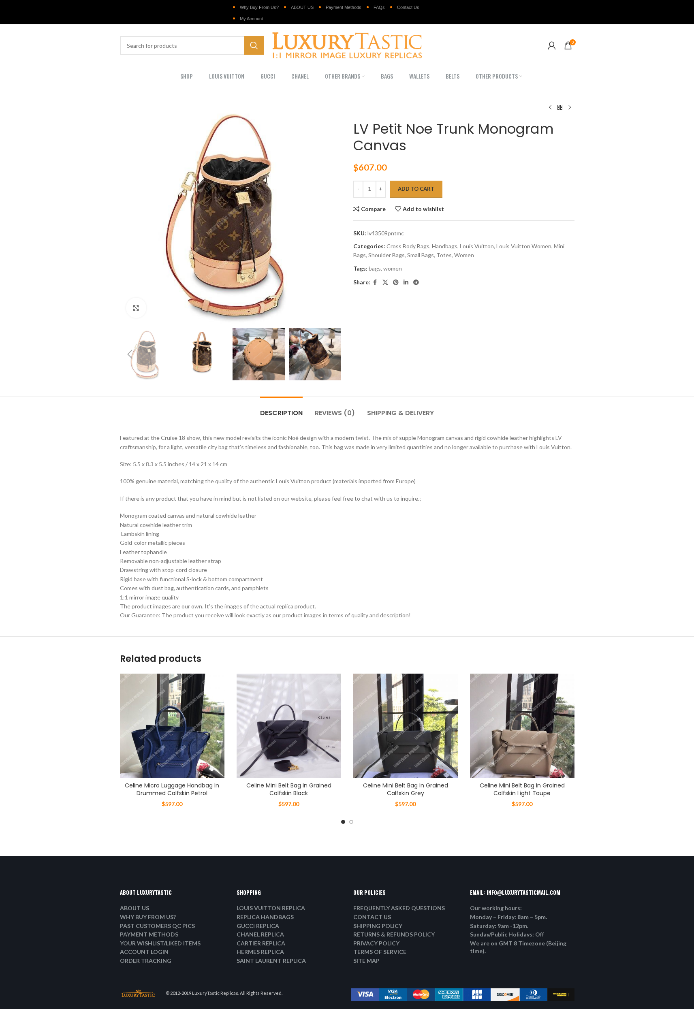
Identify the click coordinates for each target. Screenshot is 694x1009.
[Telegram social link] (416, 282)
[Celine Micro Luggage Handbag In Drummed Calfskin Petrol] (172, 726)
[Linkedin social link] (406, 282)
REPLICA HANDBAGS (265, 916)
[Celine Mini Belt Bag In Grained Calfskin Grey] (405, 726)
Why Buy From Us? (259, 7)
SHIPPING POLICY (377, 925)
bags (375, 268)
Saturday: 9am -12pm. (499, 925)
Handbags (444, 246)
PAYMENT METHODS (149, 934)
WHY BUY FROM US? (148, 916)
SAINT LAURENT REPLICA (271, 960)
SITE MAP (366, 960)
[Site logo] (347, 44)
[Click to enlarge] (136, 308)
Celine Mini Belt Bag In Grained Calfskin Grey (405, 789)
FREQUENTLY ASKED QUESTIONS (399, 907)
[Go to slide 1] (343, 822)
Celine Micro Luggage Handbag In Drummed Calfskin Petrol (172, 789)
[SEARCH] (254, 45)
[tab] (281, 409)
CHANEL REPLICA (260, 934)
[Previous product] (550, 108)
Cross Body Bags (408, 246)
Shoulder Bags (386, 255)
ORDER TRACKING (145, 960)
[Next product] (569, 108)
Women (464, 255)
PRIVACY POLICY (376, 943)
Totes (444, 255)
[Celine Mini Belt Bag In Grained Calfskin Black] (289, 726)
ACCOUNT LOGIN (144, 951)
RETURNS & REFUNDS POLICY (394, 934)
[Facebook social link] (375, 282)
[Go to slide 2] (351, 822)
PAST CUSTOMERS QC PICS (157, 925)
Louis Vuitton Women (523, 246)
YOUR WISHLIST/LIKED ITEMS (160, 943)
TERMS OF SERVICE (379, 951)
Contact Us (408, 7)
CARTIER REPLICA (261, 943)
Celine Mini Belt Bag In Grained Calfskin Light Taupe (522, 789)
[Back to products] (560, 108)
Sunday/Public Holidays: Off (507, 934)
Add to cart (416, 189)
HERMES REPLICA (260, 951)
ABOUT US (302, 7)
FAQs (379, 7)
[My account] (552, 45)
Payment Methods (343, 7)
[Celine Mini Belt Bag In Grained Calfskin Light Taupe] (522, 726)
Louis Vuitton (477, 246)
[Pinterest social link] (396, 282)
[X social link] (385, 282)
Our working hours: (496, 907)
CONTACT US (372, 916)
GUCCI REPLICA (258, 925)
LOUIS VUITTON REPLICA (271, 907)
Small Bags (420, 255)
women (392, 268)
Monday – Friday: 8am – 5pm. (508, 916)
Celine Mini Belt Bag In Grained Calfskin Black (288, 789)
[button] (130, 354)
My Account (251, 18)
